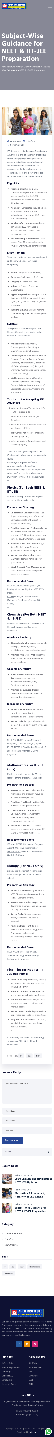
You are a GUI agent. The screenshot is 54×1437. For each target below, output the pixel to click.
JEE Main (33, 1363)
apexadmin (15, 141)
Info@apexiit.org (30, 1415)
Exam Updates (11, 1245)
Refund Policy (8, 1363)
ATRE (31, 1384)
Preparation (8, 1273)
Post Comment (12, 1140)
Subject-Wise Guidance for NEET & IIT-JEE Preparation (30, 1209)
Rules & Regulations (11, 1367)
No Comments (17, 145)
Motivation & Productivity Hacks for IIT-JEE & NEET (30, 1195)
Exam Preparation (13, 1233)
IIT (21, 1056)
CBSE (31, 1380)
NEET (38, 1056)
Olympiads (33, 1376)
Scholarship (7, 1380)
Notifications (34, 1267)
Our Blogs (6, 1372)
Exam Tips (9, 1239)
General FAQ (7, 1376)
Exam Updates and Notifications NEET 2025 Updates (33, 1181)
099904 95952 (30, 1411)
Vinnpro (33, 1432)
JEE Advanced (35, 1367)
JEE (29, 1056)
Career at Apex (9, 1384)
